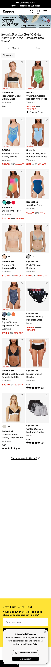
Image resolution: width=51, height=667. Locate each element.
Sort (38, 48)
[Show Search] (32, 12)
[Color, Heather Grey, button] (4, 426)
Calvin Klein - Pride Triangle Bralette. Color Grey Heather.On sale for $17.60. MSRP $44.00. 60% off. (37, 250)
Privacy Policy (32, 644)
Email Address (13, 622)
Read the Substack (30, 5)
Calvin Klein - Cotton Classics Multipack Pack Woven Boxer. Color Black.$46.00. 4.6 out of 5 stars (37, 421)
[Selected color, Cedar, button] (4, 257)
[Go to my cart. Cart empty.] (38, 12)
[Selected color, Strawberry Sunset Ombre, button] (4, 202)
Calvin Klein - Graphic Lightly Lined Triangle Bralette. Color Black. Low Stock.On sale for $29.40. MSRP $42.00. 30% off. (13, 363)
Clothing (7, 55)
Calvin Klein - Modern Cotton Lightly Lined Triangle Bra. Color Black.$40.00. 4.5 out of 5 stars (13, 421)
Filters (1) (15, 48)
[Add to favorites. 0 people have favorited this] (22, 62)
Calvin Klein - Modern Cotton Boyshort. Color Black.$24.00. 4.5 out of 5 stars (37, 363)
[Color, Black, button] (9, 202)
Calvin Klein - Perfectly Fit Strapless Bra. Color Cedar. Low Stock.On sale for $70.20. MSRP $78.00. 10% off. (13, 250)
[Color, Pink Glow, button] (13, 314)
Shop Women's (28, 26)
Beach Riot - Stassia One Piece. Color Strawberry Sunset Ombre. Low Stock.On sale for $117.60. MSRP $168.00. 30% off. (13, 194)
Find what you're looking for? (24, 458)
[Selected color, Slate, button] (4, 314)
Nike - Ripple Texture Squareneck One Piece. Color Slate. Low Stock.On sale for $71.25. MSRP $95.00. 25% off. (13, 307)
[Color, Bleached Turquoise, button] (9, 314)
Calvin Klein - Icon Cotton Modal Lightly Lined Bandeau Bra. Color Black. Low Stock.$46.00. (13, 87)
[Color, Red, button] (13, 202)
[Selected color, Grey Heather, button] (28, 257)
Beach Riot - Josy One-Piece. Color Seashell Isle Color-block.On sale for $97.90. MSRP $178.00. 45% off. (37, 194)
